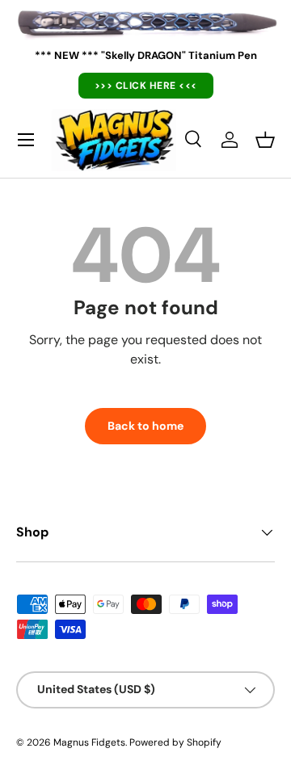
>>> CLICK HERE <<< (146, 85)
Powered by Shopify (175, 742)
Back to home (145, 425)
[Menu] (26, 140)
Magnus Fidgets (89, 742)
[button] (265, 140)
